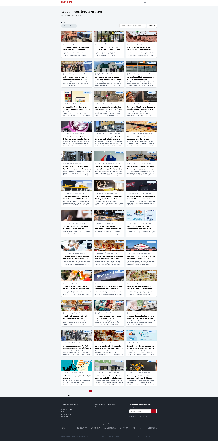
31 (116, 391)
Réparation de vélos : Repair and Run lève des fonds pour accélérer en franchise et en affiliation (108, 288)
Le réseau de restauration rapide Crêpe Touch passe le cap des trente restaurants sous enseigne (108, 79)
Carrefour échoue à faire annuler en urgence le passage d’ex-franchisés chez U (108, 169)
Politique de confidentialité (78, 437)
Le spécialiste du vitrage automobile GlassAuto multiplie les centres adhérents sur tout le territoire (108, 139)
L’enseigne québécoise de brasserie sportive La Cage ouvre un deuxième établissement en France (108, 348)
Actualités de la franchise (68, 407)
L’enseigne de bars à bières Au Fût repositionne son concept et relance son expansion (76, 288)
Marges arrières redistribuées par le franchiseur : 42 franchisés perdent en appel (141, 318)
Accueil (63, 396)
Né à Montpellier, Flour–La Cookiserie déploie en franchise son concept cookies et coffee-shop (141, 109)
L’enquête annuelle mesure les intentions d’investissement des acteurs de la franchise (139, 228)
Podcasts (64, 412)
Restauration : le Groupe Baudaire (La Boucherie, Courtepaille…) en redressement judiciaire (141, 258)
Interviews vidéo (66, 414)
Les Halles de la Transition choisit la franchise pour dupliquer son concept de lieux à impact (140, 169)
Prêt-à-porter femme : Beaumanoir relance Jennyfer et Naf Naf (108, 317)
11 (109, 391)
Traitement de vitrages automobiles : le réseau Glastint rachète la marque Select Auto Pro (141, 198)
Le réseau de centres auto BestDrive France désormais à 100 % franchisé (76, 197)
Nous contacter (102, 437)
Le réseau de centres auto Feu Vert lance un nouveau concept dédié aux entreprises (76, 348)
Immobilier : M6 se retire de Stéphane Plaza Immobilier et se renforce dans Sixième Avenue (76, 169)
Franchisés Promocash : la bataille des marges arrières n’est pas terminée (75, 228)
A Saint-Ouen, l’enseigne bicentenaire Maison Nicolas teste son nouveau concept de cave (109, 258)
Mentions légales (65, 437)
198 (124, 391)
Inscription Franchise (113, 437)
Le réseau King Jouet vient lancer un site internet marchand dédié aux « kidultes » (76, 109)
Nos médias (64, 417)
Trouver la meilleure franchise (69, 404)
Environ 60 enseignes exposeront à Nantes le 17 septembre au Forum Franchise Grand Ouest (75, 79)
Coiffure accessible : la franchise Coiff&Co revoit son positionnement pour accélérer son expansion (108, 49)
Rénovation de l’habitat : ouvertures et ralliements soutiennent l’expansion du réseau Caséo (140, 79)
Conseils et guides (66, 409)
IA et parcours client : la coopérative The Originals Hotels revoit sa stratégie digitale (108, 198)
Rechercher (152, 26)
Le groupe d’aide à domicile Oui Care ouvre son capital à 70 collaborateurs (109, 377)
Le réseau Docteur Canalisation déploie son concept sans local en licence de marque (75, 139)
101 (120, 391)
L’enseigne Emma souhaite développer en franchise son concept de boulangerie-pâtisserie (108, 228)
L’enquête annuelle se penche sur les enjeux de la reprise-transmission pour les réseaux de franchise (140, 348)
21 (112, 391)
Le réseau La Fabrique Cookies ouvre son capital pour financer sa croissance (140, 139)
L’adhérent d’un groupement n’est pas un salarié (77, 377)
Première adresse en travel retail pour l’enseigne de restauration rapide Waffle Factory (75, 318)
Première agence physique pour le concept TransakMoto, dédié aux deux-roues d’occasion (139, 378)
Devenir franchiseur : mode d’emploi (105, 404)
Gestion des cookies (92, 437)
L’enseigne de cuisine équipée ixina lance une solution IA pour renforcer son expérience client (108, 109)
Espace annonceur (100, 407)
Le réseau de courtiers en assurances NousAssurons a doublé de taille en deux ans (76, 258)
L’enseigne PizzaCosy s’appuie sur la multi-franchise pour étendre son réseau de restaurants (140, 288)
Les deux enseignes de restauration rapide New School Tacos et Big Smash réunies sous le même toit (76, 49)
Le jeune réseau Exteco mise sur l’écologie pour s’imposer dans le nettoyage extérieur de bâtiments (139, 49)
